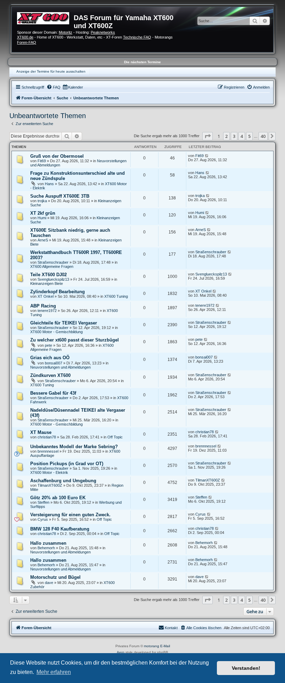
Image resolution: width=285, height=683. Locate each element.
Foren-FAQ (26, 42)
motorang (151, 646)
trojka (42, 201)
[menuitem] (53, 87)
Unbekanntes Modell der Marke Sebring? (74, 446)
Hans (49, 184)
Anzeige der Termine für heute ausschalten (51, 71)
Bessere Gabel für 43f (53, 393)
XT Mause (40, 432)
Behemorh (46, 548)
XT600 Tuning (116, 296)
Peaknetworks (103, 32)
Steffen (43, 502)
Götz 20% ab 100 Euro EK (58, 497)
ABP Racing (43, 305)
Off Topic (115, 437)
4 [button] (242, 136)
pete (48, 345)
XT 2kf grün (42, 213)
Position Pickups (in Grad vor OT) (66, 463)
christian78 (47, 437)
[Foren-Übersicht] (45, 17)
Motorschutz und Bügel (55, 577)
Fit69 (42, 161)
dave (49, 583)
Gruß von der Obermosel (57, 156)
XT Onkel (46, 296)
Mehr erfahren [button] (53, 672)
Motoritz (65, 32)
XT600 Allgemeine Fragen (51, 266)
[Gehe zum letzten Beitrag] (207, 156)
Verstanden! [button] (246, 668)
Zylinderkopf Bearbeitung (57, 291)
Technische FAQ (137, 37)
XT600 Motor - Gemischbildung (56, 332)
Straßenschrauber (53, 262)
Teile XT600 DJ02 (48, 274)
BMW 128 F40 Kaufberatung (59, 529)
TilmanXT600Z (50, 485)
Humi (42, 218)
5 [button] (249, 136)
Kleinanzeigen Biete (46, 283)
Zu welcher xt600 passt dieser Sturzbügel (74, 340)
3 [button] (234, 136)
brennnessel (48, 451)
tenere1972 (47, 310)
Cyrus (43, 519)
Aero (120, 652)
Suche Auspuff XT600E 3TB (59, 196)
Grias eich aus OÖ (50, 357)
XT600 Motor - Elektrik (49, 472)
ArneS (43, 240)
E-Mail (165, 646)
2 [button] (226, 136)
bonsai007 (53, 363)
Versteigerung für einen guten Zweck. (70, 514)
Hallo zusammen (48, 543)
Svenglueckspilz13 (53, 279)
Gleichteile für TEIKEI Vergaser (63, 323)
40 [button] (263, 136)
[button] (207, 136)
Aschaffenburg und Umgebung (63, 480)
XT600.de (25, 37)
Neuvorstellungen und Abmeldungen (60, 367)
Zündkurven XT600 (50, 375)
